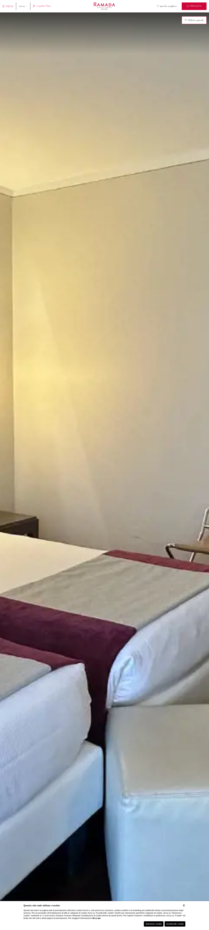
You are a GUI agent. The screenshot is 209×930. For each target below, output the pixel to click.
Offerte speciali (195, 20)
